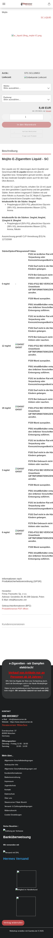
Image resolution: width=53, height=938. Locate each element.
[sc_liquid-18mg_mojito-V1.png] (27, 35)
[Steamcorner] (26, 4)
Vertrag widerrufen (13, 923)
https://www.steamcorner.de (21, 722)
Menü (4, 4)
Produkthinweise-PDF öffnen (15, 609)
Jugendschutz (10, 785)
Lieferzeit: (6, 77)
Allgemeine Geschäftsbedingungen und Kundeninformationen (21, 771)
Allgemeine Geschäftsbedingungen (19, 760)
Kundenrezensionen (13, 624)
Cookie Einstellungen (13, 815)
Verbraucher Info (11, 765)
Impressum (9, 781)
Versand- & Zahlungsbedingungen (18, 806)
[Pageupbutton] (46, 934)
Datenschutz (10, 794)
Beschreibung (9, 150)
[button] (6, 117)
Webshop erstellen (17, 931)
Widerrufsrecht (10, 810)
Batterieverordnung (12, 777)
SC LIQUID (46, 17)
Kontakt (8, 790)
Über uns (8, 798)
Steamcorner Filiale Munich (16, 802)
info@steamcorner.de (17, 719)
